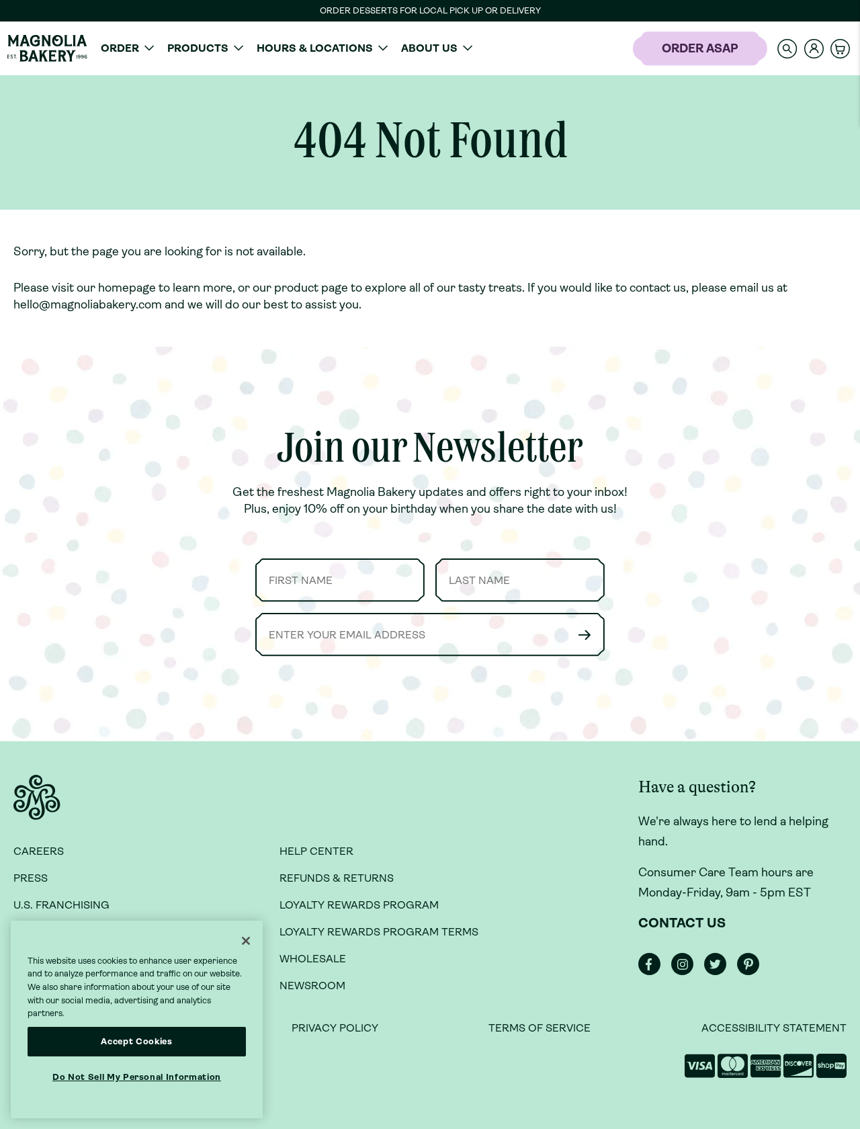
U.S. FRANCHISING (61, 904)
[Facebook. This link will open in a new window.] (653, 971)
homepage (127, 287)
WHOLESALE (313, 958)
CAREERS (38, 851)
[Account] (814, 48)
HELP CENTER (316, 851)
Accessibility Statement (774, 1027)
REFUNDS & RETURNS (337, 878)
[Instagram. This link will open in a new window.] (686, 971)
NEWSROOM (312, 985)
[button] (787, 48)
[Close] (246, 941)
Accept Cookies (136, 1041)
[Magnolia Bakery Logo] (47, 48)
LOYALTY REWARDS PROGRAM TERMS (379, 931)
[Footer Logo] (36, 805)
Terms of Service (539, 1027)
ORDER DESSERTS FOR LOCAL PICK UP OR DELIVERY (430, 10)
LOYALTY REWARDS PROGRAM (359, 904)
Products (197, 48)
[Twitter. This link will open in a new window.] (719, 971)
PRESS (30, 878)
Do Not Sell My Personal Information (136, 1077)
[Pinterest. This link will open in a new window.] (752, 971)
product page (311, 287)
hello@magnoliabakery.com (87, 304)
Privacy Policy (335, 1027)
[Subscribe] (584, 635)
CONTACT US (682, 923)
